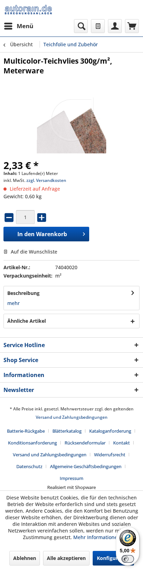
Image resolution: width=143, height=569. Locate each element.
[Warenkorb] (132, 26)
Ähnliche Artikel (26, 321)
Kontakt (121, 443)
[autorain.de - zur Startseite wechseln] (28, 9)
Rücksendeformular (85, 443)
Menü (25, 26)
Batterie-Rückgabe (26, 431)
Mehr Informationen (96, 537)
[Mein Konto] (115, 26)
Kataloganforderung (110, 431)
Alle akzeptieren (66, 558)
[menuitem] (18, 26)
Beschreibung (23, 293)
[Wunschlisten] (98, 26)
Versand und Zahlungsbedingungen (72, 417)
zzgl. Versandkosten (46, 180)
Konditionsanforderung (32, 443)
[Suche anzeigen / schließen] (81, 26)
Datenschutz (29, 466)
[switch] (127, 559)
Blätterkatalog (67, 431)
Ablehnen (24, 558)
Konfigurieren (113, 558)
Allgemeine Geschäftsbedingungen (85, 466)
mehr (13, 303)
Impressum (71, 478)
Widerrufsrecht (109, 454)
